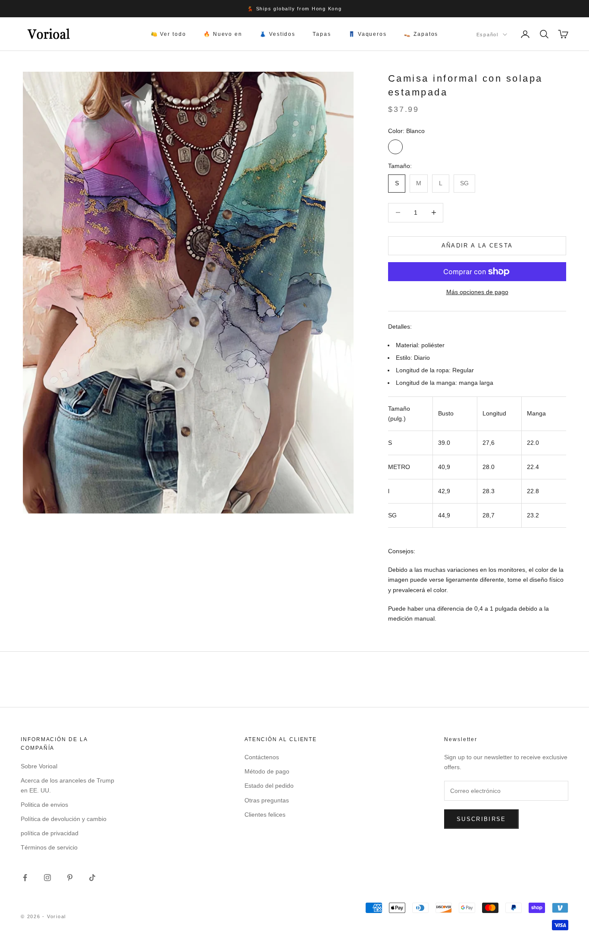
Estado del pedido (269, 785)
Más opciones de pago (477, 291)
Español (487, 34)
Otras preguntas (266, 800)
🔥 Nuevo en (223, 34)
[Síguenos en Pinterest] (70, 877)
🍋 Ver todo (168, 34)
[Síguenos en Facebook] (25, 877)
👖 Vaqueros (367, 34)
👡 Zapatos (421, 34)
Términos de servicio (49, 847)
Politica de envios (44, 804)
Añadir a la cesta (477, 245)
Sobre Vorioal (39, 766)
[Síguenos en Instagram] (47, 877)
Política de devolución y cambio (64, 818)
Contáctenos (261, 757)
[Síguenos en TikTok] (92, 877)
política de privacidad (49, 833)
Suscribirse (481, 819)
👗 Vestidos (277, 34)
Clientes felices (264, 814)
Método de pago (266, 771)
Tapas (322, 34)
